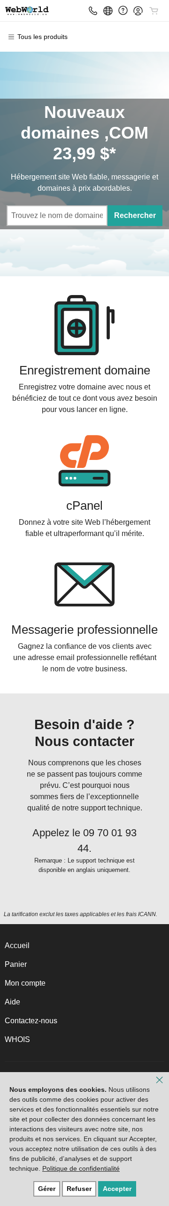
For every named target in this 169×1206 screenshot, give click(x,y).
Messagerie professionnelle (84, 629)
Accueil (17, 945)
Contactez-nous (31, 1021)
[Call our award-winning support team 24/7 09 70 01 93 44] (123, 10)
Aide (12, 1002)
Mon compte (25, 983)
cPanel (84, 505)
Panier (16, 964)
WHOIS (17, 1039)
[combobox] (57, 215)
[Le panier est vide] (154, 11)
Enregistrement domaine (84, 370)
